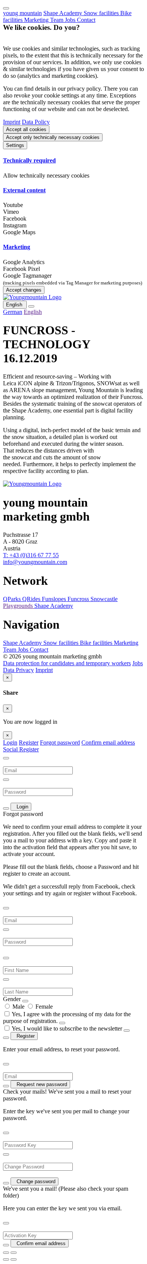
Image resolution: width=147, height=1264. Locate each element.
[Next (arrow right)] (14, 1259)
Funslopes (54, 599)
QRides (32, 599)
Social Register (21, 749)
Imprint (11, 122)
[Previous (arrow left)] (6, 1259)
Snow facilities (102, 13)
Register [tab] (28, 742)
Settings (15, 145)
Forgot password (60, 742)
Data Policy (36, 122)
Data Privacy (18, 670)
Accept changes (23, 290)
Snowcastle (104, 599)
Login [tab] (10, 742)
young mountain (22, 13)
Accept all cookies (26, 129)
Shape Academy (63, 13)
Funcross (78, 599)
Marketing (37, 20)
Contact (86, 20)
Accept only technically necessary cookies (53, 137)
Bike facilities (97, 643)
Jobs (71, 20)
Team (57, 20)
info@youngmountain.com (35, 562)
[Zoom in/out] (14, 1253)
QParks (12, 599)
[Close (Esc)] (6, 1253)
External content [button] (24, 190)
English (15, 305)
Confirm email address (108, 742)
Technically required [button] (29, 160)
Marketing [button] (16, 247)
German (12, 312)
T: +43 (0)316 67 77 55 (31, 555)
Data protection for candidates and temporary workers (67, 663)
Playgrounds (18, 606)
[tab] (73, 160)
